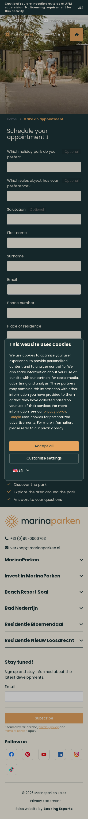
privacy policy (55, 411)
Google (15, 417)
